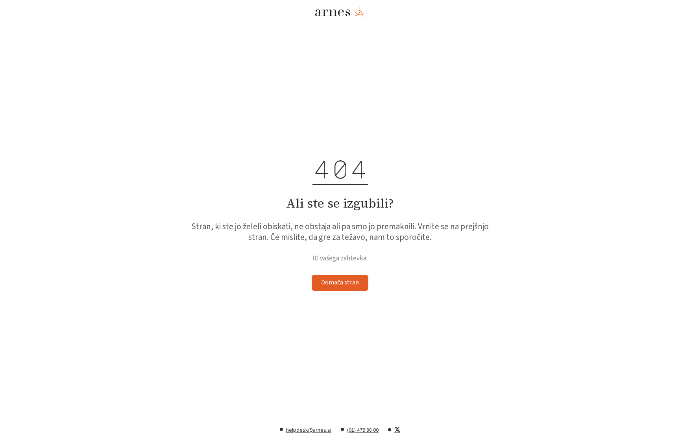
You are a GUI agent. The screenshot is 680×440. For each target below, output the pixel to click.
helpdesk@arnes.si (308, 430)
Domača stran (340, 282)
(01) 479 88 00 (363, 430)
